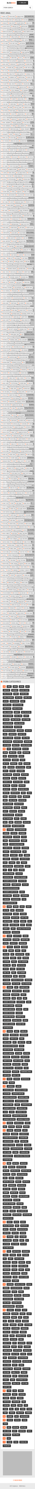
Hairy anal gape (14, 334)
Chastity (15, 859)
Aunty (26, 716)
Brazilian (10, 582)
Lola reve (18, 608)
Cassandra (20, 61)
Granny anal (24, 987)
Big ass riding (6, 405)
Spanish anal (20, 16)
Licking (15, 1152)
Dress (29, 925)
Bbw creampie (8, 804)
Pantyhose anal (14, 129)
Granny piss (17, 1020)
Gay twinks (25, 258)
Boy (20, 763)
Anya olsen (5, 320)
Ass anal (12, 652)
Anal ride (11, 23)
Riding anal (20, 99)
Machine (16, 1200)
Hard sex (5, 454)
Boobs (14, 789)
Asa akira (7, 745)
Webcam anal (15, 224)
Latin (9, 186)
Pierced (5, 401)
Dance (16, 914)
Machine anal (22, 241)
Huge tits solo (8, 1068)
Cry (5, 870)
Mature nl (14, 1192)
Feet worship (26, 983)
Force (17, 950)
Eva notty (14, 943)
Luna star (5, 652)
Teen (4, 176)
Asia (5, 734)
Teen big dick (26, 176)
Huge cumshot (13, 538)
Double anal (14, 925)
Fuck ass (25, 20)
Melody (9, 435)
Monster (6, 1196)
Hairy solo (14, 1038)
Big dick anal (23, 619)
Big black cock (13, 210)
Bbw (9, 749)
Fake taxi (6, 972)
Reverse (30, 268)
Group (23, 994)
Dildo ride (21, 71)
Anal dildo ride (27, 95)
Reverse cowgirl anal (27, 313)
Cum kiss (6, 899)
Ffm (19, 958)
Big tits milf (17, 249)
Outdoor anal (12, 179)
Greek (25, 1020)
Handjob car (22, 87)
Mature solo (15, 1170)
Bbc (19, 752)
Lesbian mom (7, 1159)
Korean (10, 1123)
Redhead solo (21, 137)
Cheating (25, 848)
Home (28, 1042)
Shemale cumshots (25, 570)
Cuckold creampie (20, 877)
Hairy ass (19, 1068)
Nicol (20, 57)
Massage (24, 1163)
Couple (24, 862)
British (12, 771)
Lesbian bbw (23, 1137)
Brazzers (7, 760)
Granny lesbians (9, 1024)
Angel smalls (6, 533)
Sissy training (6, 157)
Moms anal (29, 64)
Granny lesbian (8, 1005)
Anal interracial (24, 210)
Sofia (22, 631)
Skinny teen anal (18, 427)
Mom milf (12, 64)
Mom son (11, 1167)
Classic (12, 862)
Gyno (19, 998)
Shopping (18, 238)
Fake (15, 976)
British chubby (28, 545)
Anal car (30, 87)
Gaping (9, 643)
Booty (16, 818)
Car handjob (13, 87)
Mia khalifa (21, 1185)
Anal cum (11, 378)
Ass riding (25, 405)
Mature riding (15, 451)
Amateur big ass (16, 405)
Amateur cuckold (9, 730)
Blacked (26, 763)
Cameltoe (7, 884)
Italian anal (26, 84)
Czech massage (20, 829)
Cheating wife (8, 877)
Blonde (23, 818)
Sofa (4, 205)
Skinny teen (13, 150)
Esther (30, 604)
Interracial (25, 1079)
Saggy (4, 468)
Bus (5, 756)
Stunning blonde (28, 670)
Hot (14, 1042)
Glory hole (20, 1002)
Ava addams (6, 657)
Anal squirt (10, 238)
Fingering (5, 80)
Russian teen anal (16, 215)
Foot (23, 950)
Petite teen (21, 444)
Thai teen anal (22, 560)
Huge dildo (15, 1057)
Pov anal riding (21, 172)
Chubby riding (20, 23)
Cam (15, 870)
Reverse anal (27, 186)
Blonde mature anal (26, 451)
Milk (13, 1174)
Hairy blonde (29, 227)
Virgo (13, 191)
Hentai (6, 1038)
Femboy (13, 958)
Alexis (6, 701)
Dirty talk (24, 917)
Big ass (4, 195)
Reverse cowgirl (17, 186)
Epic (22, 334)
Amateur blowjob (7, 31)
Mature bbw (27, 1214)
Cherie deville (6, 26)
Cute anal (5, 43)
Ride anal (25, 205)
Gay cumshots (21, 454)
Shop (4, 238)
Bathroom (22, 800)
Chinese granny (8, 873)
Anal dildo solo (7, 347)
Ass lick (5, 261)
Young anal (6, 255)
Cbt (21, 855)
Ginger (20, 104)
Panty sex (19, 545)
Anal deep (29, 23)
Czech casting (15, 851)
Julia (5, 1112)
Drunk (16, 906)
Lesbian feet (24, 1134)
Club (24, 899)
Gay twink (17, 258)
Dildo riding (22, 232)
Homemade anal (26, 1071)
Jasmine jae (13, 77)
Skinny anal (6, 37)
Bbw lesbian (7, 774)
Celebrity (14, 855)
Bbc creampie (8, 818)
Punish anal (24, 373)
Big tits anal (14, 552)
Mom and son (26, 1170)
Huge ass (5, 538)
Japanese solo (8, 1101)
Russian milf (15, 219)
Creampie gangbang (10, 881)
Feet (5, 950)
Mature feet (7, 1200)
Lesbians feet (8, 1156)
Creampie (5, 134)
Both (21, 623)
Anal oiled (20, 461)
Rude (10, 20)
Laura (9, 40)
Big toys (5, 20)
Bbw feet (26, 796)
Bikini (5, 800)
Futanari (6, 980)
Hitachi (10, 1031)
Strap (10, 107)
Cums (30, 424)
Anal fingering (14, 80)
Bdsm (5, 752)
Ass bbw (27, 261)
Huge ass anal (23, 538)
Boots (5, 771)
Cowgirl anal (14, 623)
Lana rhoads (15, 369)
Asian (21, 686)
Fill (27, 99)
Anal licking (20, 378)
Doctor (6, 910)
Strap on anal (28, 107)
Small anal (13, 548)
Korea (27, 1123)
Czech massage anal (16, 844)
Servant (5, 373)
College (25, 884)
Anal (9, 686)
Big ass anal (6, 392)
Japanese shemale (22, 1101)
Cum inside (24, 895)
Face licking (28, 623)
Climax (4, 172)
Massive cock (14, 619)
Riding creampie (17, 122)
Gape (4, 40)
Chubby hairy (14, 458)
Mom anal (19, 1178)
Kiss (5, 1126)
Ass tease (13, 255)
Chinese (6, 833)
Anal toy (13, 432)
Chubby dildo (22, 291)
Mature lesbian (8, 1181)
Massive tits (6, 619)
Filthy (14, 415)
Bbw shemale (8, 807)
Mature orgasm (19, 512)
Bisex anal (12, 110)
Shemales (5, 339)
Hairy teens (23, 395)
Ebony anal (13, 527)
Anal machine (6, 241)
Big (4, 767)
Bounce (22, 555)
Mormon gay (12, 500)
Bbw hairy (7, 826)
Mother (6, 1170)
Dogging (23, 914)
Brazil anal (24, 582)
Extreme (16, 939)
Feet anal (30, 593)
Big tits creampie (25, 134)
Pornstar (5, 631)
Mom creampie (24, 1196)
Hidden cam (14, 1035)
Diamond (15, 570)
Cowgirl (5, 107)
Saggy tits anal (20, 468)
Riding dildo (6, 52)
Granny (10, 987)
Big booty (6, 789)
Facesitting (19, 954)
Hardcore (7, 1071)
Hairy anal (13, 104)
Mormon (5, 500)
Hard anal (14, 57)
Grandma (7, 998)
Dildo (22, 906)
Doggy (4, 179)
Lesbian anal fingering (22, 1156)
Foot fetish (21, 965)
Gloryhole (15, 994)
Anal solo (5, 137)
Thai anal (12, 560)
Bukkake (15, 760)
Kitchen (11, 1126)
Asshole (20, 730)
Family (11, 950)
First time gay (28, 67)
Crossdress (16, 899)
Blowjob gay (23, 141)
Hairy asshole (20, 246)
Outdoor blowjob (17, 298)
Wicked (12, 282)
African (6, 719)
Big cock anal (23, 339)
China (5, 844)
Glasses (19, 1013)
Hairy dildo (30, 439)
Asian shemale (26, 745)
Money (11, 1178)
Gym (13, 998)
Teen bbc (30, 310)
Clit (10, 870)
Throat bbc (21, 601)
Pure (13, 461)
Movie (14, 1189)
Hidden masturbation (10, 1046)
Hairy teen (16, 1075)
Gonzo (4, 613)
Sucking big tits (26, 249)
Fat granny (21, 972)
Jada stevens (6, 626)
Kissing (19, 1126)
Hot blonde (21, 415)
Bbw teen (19, 815)
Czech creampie (15, 90)
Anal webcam (25, 52)
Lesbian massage (16, 1148)
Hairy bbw (7, 1075)
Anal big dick (15, 604)
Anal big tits (13, 487)
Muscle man (21, 119)
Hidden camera (8, 1053)
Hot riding (5, 141)
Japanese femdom (23, 1119)
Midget (18, 1181)
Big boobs (25, 774)
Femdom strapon (17, 980)
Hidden (6, 1035)
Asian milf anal (19, 202)
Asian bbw (28, 741)
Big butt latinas (13, 329)
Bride (29, 793)
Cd (18, 862)
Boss (5, 796)
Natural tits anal (7, 287)
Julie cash (7, 1115)
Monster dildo (6, 398)
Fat (12, 954)
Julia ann (7, 1093)
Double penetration (24, 928)
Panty (4, 545)
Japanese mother (9, 1119)
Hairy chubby (19, 67)
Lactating (28, 1148)
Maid (5, 1178)
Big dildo (14, 157)
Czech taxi (22, 881)
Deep (22, 925)
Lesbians (14, 1134)
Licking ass (27, 575)
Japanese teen (21, 1112)
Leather (19, 1145)
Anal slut (5, 282)
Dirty (13, 928)
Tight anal (30, 169)
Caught (6, 851)
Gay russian (24, 350)
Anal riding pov (25, 320)
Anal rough (27, 503)
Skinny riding (17, 176)
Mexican (20, 1203)
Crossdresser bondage (11, 888)
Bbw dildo (13, 796)
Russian (5, 169)
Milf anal (5, 202)
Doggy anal (6, 444)
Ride (11, 134)
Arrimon (14, 690)
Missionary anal (28, 215)
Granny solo (17, 991)
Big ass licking (29, 195)
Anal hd (10, 258)
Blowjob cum (15, 424)
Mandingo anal (7, 317)
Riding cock (6, 420)
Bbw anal (5, 150)
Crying (22, 870)
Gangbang (7, 991)
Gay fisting (30, 157)
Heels (27, 1060)
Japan (18, 1086)
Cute (5, 862)
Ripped (17, 582)
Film (14, 965)
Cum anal (24, 424)
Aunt (22, 701)
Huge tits (21, 1042)
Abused (17, 738)
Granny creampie (9, 1002)
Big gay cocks (13, 43)
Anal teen (5, 272)
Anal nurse (6, 383)
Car (24, 851)
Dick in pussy (6, 604)
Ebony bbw (23, 943)
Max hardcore (22, 1211)
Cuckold (10, 829)
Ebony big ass (16, 435)
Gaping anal (17, 20)
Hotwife (26, 1053)
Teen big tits (14, 636)
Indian (9, 1079)
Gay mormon (21, 500)
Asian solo (7, 705)
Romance (5, 608)
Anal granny (8, 712)
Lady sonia (7, 1152)
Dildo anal (22, 157)
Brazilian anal (6, 415)
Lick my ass (20, 195)
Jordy (17, 1104)
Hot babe (27, 461)
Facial (14, 961)
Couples (5, 357)
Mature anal (24, 26)
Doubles (18, 205)
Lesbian (10, 1130)
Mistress (26, 1181)
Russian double (12, 589)
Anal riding (6, 114)
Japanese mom (8, 1090)
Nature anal (28, 287)
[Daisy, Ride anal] (18, 655)
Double (23, 921)
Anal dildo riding (16, 95)
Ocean (20, 255)
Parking (29, 126)
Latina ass (20, 652)
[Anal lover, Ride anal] (18, 252)
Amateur (6, 690)
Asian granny (8, 716)
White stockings (7, 530)
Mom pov (21, 1189)
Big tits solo (20, 767)
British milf (27, 388)
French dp (25, 664)
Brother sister (8, 815)
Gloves (19, 1009)
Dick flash (15, 917)
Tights (12, 575)
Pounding (22, 667)
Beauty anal (30, 392)
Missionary (7, 1207)
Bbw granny (16, 749)
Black (22, 760)
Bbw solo (12, 752)
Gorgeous (18, 575)
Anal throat (27, 298)
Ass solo (18, 697)
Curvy (27, 866)
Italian (12, 1082)
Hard (21, 1038)
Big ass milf (23, 593)
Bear (23, 793)
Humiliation (24, 1057)
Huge (26, 1068)
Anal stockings (17, 530)
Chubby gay (10, 67)
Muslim (22, 1192)
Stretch (16, 134)
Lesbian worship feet (10, 1137)
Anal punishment (13, 373)
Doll (29, 921)
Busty (5, 811)
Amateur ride (17, 31)
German (26, 991)
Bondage (13, 763)
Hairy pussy (7, 1060)
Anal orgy (11, 84)
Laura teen (16, 40)
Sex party (21, 303)
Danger (5, 23)
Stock (25, 530)
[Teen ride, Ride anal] (18, 498)
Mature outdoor (7, 249)
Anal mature (16, 719)
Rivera (30, 329)
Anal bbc (13, 601)
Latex (25, 1130)
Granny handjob (9, 1009)
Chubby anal (6, 191)
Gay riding (22, 43)
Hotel (21, 1046)
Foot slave (16, 983)
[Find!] (30, 7)
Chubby (4, 84)
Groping (18, 1005)
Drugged (6, 917)
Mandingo (5, 520)
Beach (21, 756)
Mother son (17, 1214)
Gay (16, 987)
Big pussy (13, 811)
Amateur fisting (22, 432)
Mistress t (7, 1214)
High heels (13, 272)
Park (13, 126)
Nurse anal (23, 383)
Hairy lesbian (18, 1060)
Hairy (16, 1031)
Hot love (23, 604)
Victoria (18, 84)
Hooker (25, 1064)
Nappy (20, 388)
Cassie (13, 99)
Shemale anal (13, 339)
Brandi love (7, 782)
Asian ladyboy (20, 74)
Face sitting (7, 976)
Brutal (14, 778)
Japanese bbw (8, 1104)
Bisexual (6, 778)
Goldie (13, 114)
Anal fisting (7, 694)
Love (16, 1141)
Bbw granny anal (18, 826)
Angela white (17, 708)
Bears (26, 782)
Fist (27, 954)
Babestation (19, 804)
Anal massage (21, 126)
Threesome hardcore (23, 110)
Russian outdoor (16, 362)
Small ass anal (23, 533)
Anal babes (10, 205)
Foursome (7, 983)
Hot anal (5, 166)
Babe (11, 822)
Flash (12, 969)
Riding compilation (13, 555)
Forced (10, 947)
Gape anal (5, 334)
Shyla (20, 548)
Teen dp (5, 395)
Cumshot (6, 859)
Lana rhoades (6, 310)
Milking (12, 1211)
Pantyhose (5, 129)
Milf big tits (23, 552)
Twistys (11, 261)
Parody (4, 61)
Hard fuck (13, 616)
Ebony (9, 936)
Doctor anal (14, 383)
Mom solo (17, 1207)
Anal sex (5, 16)
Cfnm (5, 840)
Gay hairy (21, 227)
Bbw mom (18, 822)
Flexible (22, 976)
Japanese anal (23, 1097)
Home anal (29, 303)
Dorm (9, 906)
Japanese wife (26, 1104)
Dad (12, 910)
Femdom (24, 947)
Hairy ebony (14, 227)
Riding (4, 186)
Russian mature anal (8, 640)
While (30, 552)
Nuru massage (6, 126)
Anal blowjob (24, 166)
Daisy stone (12, 523)
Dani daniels (7, 921)
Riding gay (30, 420)
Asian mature (8, 723)
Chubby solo (7, 848)
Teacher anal (27, 548)
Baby (28, 767)
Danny (6, 925)
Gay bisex (5, 110)
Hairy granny (19, 1049)
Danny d (6, 928)
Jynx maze (14, 291)
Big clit (14, 785)
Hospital (15, 1071)
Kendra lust (19, 1123)
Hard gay (29, 454)
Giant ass (28, 114)
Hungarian (17, 643)
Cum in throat (6, 424)
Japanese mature (18, 1093)
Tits (4, 435)
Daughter (20, 910)
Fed (24, 362)
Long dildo (24, 398)
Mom (9, 1163)
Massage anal (6, 461)
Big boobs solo (23, 789)
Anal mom (5, 64)
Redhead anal (22, 616)
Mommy (6, 1192)
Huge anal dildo (15, 473)
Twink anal (27, 282)
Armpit (17, 712)
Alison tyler (18, 741)
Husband (6, 1057)
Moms (24, 1207)
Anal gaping (24, 40)
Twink (4, 258)
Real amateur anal (29, 31)
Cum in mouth (25, 859)
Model (5, 1211)
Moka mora (6, 623)
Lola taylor (26, 122)
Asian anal (5, 303)
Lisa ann (6, 1134)
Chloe (8, 570)
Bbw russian (30, 150)
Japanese (11, 1086)
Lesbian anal (24, 1152)
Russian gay (6, 350)
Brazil (4, 582)
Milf (5, 1167)
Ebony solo (7, 939)
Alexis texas (24, 690)
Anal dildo (7, 708)
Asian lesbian (8, 738)
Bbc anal (5, 77)
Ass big (31, 527)
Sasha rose (5, 563)
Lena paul (5, 104)
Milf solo (6, 1174)
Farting (25, 958)
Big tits (6, 763)
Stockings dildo (15, 52)
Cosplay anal (28, 61)
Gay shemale (20, 408)
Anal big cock (14, 141)
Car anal (5, 87)
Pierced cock (29, 202)
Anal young (14, 37)
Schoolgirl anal (23, 357)
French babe (16, 664)
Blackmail (21, 771)
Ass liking (28, 563)
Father (6, 969)
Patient (30, 383)
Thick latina (12, 61)
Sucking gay (22, 420)
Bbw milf (19, 191)
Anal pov (11, 74)
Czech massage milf (10, 903)
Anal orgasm (19, 723)
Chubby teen (16, 884)
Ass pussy (14, 533)
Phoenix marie (6, 593)
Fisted (30, 432)
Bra (19, 796)
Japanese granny (9, 1108)
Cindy (12, 503)
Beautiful (22, 778)
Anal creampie (6, 122)
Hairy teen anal (13, 395)
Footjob (6, 954)
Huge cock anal (14, 166)
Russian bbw (21, 150)
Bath (5, 822)
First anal (20, 969)
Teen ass (13, 392)
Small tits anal (26, 643)
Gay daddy (7, 1020)
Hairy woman (21, 439)
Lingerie (6, 1148)
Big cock (16, 774)
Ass (27, 686)
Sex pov (30, 172)
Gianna (5, 329)
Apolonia (12, 16)
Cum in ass (5, 515)
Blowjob (11, 767)
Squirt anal (14, 646)
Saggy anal (29, 468)
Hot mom (18, 1053)
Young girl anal (24, 37)
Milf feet (14, 593)
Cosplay (14, 833)
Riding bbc (29, 601)
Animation (12, 734)
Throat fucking (7, 298)
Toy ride (9, 176)
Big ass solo (13, 756)
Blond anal (6, 451)
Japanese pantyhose (19, 1115)
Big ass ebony (26, 435)
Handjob (24, 1031)
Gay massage (8, 1027)
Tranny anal (11, 613)
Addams (13, 657)
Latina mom (21, 64)
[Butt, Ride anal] (18, 144)
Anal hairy (27, 104)
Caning (6, 855)
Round (30, 80)
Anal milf (5, 277)
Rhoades (23, 369)
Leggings (27, 1145)
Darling (30, 589)
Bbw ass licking (19, 261)
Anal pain (26, 738)
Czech (24, 837)
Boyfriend (28, 427)
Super (4, 555)
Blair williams (13, 357)
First (4, 67)
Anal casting (8, 727)
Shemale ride (22, 329)
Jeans (12, 1112)
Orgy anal (18, 503)
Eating (6, 943)
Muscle (14, 1196)
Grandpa (6, 994)
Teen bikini (20, 523)
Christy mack (27, 272)
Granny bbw (20, 1024)
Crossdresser (14, 840)
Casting (16, 837)
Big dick (5, 71)
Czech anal (6, 90)
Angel (4, 589)
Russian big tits (15, 350)
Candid (27, 855)
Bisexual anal (20, 493)
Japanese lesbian (21, 1090)
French (6, 958)
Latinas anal (20, 114)
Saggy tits (10, 468)
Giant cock (5, 503)
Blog (11, 3)
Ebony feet (30, 77)
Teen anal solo (17, 347)
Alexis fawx (7, 741)
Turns (30, 567)
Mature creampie (9, 1203)
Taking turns (14, 567)
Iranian (16, 1079)
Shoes (19, 272)
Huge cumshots (17, 670)
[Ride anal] (18, 413)
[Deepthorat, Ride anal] (18, 280)
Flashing (6, 961)
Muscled (14, 119)
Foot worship (23, 961)
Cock (11, 202)
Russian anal (12, 71)
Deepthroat (6, 57)
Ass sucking (12, 195)
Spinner (12, 608)
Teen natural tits (18, 287)
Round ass (23, 80)
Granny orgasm (9, 1013)
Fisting (17, 947)
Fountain (21, 646)
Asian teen (22, 734)
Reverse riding (16, 313)
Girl (25, 998)
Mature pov (15, 26)
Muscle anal (6, 119)
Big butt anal (18, 107)
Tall (4, 570)
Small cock (6, 636)
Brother (5, 378)
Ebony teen (22, 310)
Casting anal (8, 866)
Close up (19, 873)
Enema (26, 936)
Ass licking (26, 719)
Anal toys (26, 191)
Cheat (22, 892)
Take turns (23, 567)
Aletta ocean (26, 712)
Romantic (5, 487)
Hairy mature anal (7, 512)
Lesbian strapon (9, 1145)
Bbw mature (15, 793)
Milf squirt (5, 646)
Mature (15, 1163)
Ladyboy (5, 74)
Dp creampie (24, 90)
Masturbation (22, 1174)
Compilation (6, 232)
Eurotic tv (17, 936)
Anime (16, 694)
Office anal (24, 219)
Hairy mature (8, 1049)
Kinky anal (30, 119)
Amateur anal (13, 169)
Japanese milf (22, 1108)
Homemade (24, 1035)
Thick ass (20, 515)
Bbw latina (13, 800)
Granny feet (20, 1016)
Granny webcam (9, 1016)
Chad (13, 408)
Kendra (26, 1126)
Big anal (5, 667)
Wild (13, 542)
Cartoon (17, 848)
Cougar (16, 895)
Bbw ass (21, 811)
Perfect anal (22, 487)
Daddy (29, 906)
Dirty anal (5, 616)
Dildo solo (16, 932)
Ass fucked (28, 523)
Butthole (28, 378)
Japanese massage (10, 1097)
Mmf (5, 1185)
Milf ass (25, 238)
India (5, 1082)
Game (28, 1002)
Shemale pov (29, 74)
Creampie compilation (10, 892)
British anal (21, 77)
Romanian (11, 401)
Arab (15, 686)
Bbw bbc (6, 793)
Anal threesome (14, 631)
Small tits (5, 548)
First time (7, 965)
